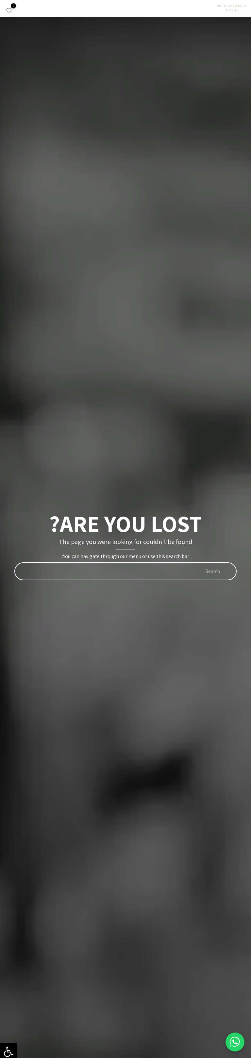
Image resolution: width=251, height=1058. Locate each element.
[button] (205, 8)
